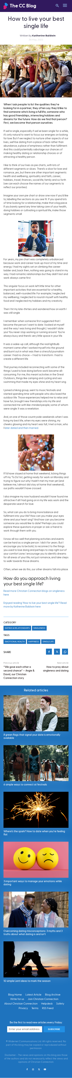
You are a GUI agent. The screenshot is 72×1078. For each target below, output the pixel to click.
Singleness (39, 628)
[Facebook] (48, 652)
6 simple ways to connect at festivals (25, 784)
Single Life (48, 642)
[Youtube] (45, 1069)
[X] (56, 652)
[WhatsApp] (65, 652)
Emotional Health (15, 642)
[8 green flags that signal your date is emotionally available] (36, 713)
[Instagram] (33, 1069)
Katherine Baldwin (44, 35)
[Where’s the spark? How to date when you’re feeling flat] (36, 810)
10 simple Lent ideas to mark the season (27, 981)
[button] (57, 6)
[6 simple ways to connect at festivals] (36, 763)
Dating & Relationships (17, 628)
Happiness (33, 642)
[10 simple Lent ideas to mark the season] (36, 959)
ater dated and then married (21, 428)
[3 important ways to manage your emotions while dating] (36, 860)
